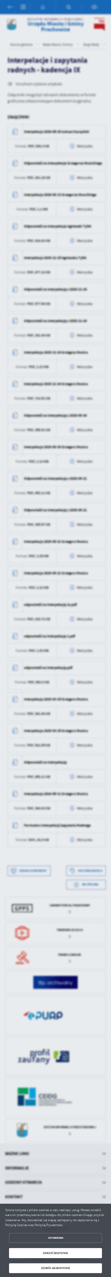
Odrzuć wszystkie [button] (55, 1253)
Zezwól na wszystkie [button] (55, 1268)
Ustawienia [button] (55, 1238)
